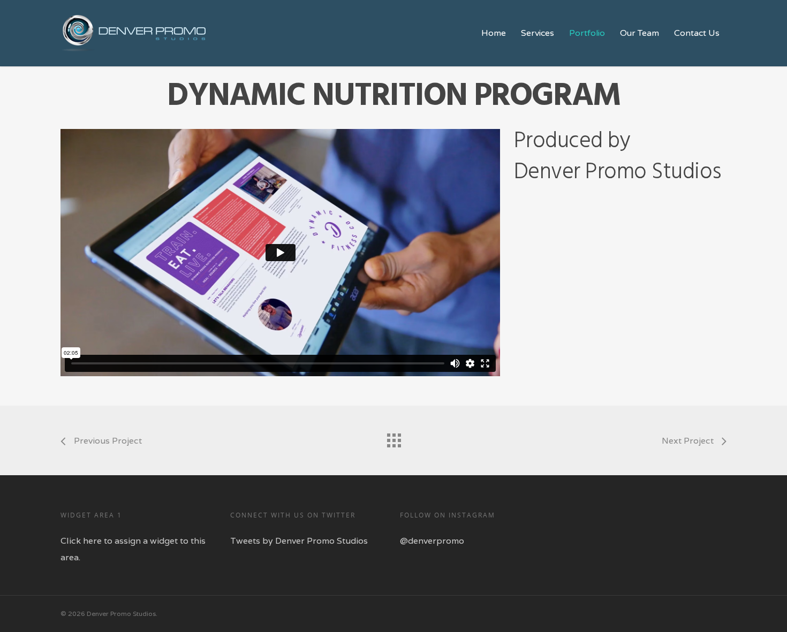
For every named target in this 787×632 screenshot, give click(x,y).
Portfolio (587, 33)
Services (537, 33)
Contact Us (697, 33)
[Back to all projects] (393, 437)
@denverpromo (432, 540)
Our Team (639, 33)
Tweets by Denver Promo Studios (299, 540)
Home (493, 33)
